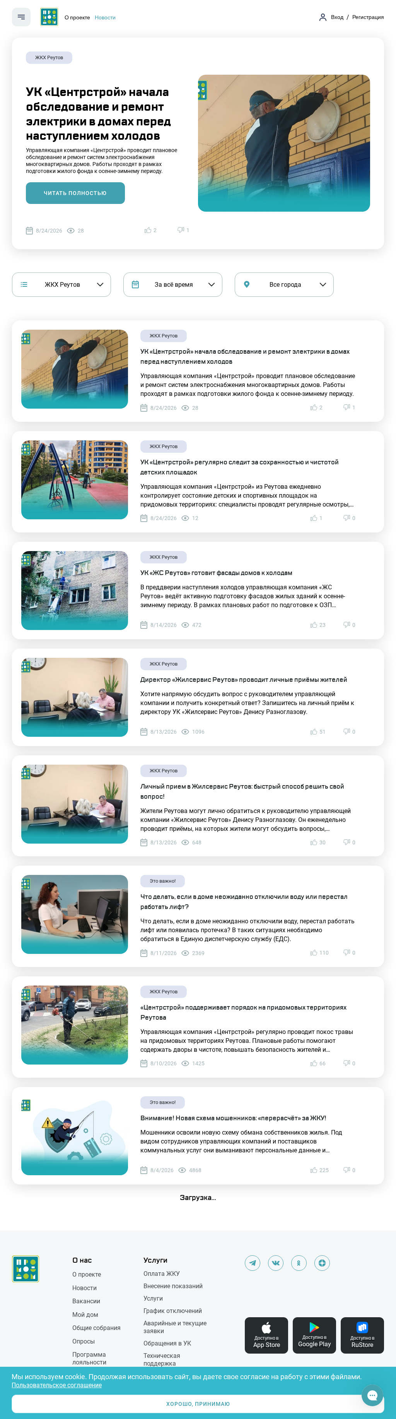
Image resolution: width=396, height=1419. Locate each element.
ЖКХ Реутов (49, 57)
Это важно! (163, 881)
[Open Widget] (372, 1395)
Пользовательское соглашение (57, 1385)
